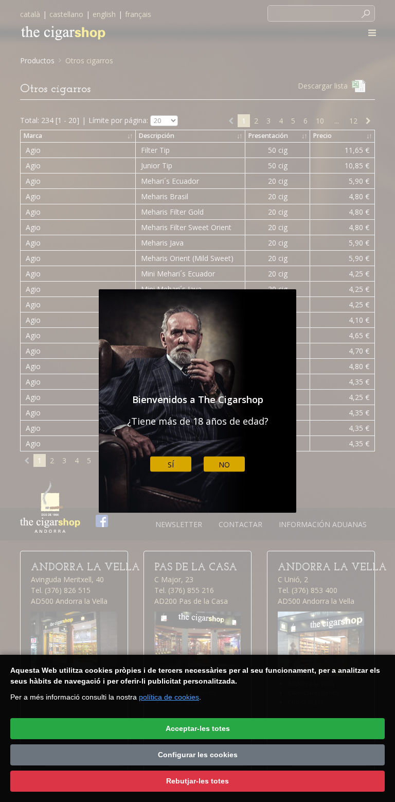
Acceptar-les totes (198, 728)
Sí (171, 464)
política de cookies (169, 697)
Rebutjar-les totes (197, 781)
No (224, 464)
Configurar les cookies (198, 755)
